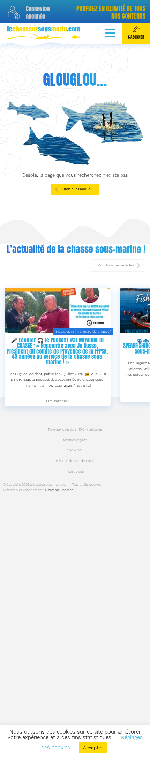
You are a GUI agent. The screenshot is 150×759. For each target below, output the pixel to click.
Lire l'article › (57, 402)
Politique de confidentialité (75, 461)
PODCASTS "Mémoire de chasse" (83, 331)
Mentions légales (75, 440)
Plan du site (75, 471)
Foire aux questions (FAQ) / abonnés (75, 429)
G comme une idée (59, 490)
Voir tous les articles (116, 265)
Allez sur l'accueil (76, 189)
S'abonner (136, 37)
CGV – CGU (75, 450)
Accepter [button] (93, 747)
